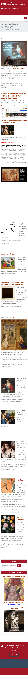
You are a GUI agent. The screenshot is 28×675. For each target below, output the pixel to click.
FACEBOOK (14, 654)
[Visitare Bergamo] (14, 3)
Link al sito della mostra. (7, 309)
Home (2, 29)
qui (4, 547)
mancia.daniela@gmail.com (10, 8)
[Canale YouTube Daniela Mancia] (14, 113)
